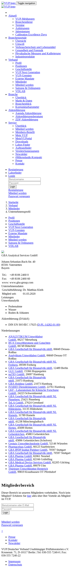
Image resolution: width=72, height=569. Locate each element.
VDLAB (20, 91)
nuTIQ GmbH (16, 374)
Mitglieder (21, 81)
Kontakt (19, 163)
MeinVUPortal (23, 138)
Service (12, 122)
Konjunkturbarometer (27, 106)
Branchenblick (23, 103)
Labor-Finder (22, 144)
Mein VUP (21, 135)
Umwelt (19, 43)
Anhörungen (22, 28)
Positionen (21, 66)
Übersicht (20, 40)
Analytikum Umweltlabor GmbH (26, 355)
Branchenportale (17, 37)
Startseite (13, 202)
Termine (19, 25)
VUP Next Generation (27, 72)
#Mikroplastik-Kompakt (28, 157)
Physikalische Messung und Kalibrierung (38, 53)
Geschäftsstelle (23, 69)
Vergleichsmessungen (27, 151)
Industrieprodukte (25, 56)
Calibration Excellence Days (31, 34)
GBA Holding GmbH (20, 383)
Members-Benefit (25, 132)
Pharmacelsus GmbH (20, 446)
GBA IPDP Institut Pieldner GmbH (27, 449)
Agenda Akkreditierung (28, 113)
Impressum (14, 561)
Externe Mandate (24, 78)
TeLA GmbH (15, 402)
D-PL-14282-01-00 (48, 324)
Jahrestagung (22, 31)
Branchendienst (24, 21)
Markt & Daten (23, 100)
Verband (13, 59)
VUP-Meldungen (25, 18)
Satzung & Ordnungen (27, 88)
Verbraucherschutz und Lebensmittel (35, 47)
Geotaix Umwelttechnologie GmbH (28, 443)
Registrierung (15, 169)
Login (11, 175)
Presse (18, 160)
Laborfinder (14, 172)
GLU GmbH (15, 371)
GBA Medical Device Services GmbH (29, 462)
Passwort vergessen (19, 196)
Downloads (21, 141)
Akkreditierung (16, 110)
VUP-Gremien (23, 75)
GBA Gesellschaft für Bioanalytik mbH (30, 349)
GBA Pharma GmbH (20, 456)
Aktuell (12, 15)
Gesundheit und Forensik (29, 50)
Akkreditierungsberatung (29, 116)
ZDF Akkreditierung (26, 119)
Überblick (20, 97)
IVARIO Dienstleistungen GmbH (26, 386)
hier (29, 495)
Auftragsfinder (23, 147)
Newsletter (21, 154)
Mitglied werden (24, 84)
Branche (13, 94)
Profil (18, 62)
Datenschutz (15, 564)
